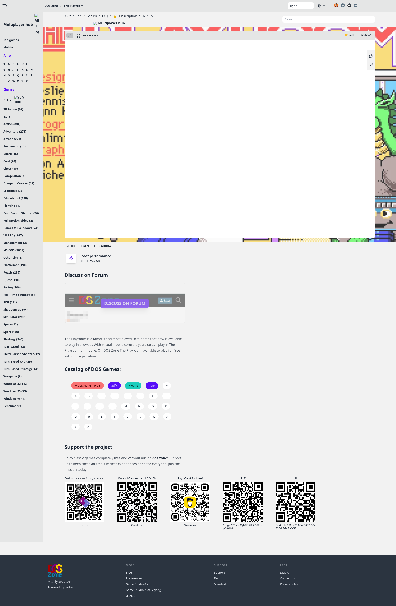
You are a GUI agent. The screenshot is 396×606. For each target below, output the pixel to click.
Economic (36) (13, 191)
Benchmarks (12, 406)
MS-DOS (71, 246)
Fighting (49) (12, 206)
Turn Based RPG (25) (17, 361)
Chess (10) (10, 168)
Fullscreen (90, 35)
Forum (92, 16)
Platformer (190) (15, 265)
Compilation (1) (14, 176)
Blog (129, 572)
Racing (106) (12, 287)
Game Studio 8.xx (138, 584)
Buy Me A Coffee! (190, 478)
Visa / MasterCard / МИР (137, 478)
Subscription (127, 16)
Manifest (220, 584)
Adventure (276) (14, 131)
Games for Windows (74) (20, 228)
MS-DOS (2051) (13, 250)
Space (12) (10, 324)
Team (217, 578)
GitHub (131, 596)
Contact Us (287, 578)
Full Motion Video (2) (18, 220)
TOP (152, 386)
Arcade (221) (12, 139)
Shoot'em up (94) (15, 309)
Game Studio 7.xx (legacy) (143, 590)
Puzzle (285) (11, 272)
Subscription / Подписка (84, 478)
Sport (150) (11, 332)
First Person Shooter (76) (21, 213)
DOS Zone (51, 6)
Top (79, 16)
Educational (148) (15, 198)
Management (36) (15, 243)
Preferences (134, 578)
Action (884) (11, 124)
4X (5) (7, 117)
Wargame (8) (12, 376)
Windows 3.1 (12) (15, 384)
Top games (11, 40)
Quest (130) (11, 280)
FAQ (105, 16)
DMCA (284, 572)
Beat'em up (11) (14, 146)
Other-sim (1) (12, 258)
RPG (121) (10, 302)
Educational (103, 246)
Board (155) (11, 154)
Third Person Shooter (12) (21, 354)
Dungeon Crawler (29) (18, 183)
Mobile (8, 47)
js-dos (69, 587)
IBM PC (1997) (13, 235)
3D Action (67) (13, 109)
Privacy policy (289, 584)
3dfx (114, 386)
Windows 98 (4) (14, 398)
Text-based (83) (14, 347)
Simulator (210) (14, 317)
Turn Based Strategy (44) (20, 369)
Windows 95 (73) (15, 391)
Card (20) (9, 161)
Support (219, 572)
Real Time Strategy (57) (19, 295)
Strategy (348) (13, 339)
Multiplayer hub (18, 24)
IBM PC (85, 246)
